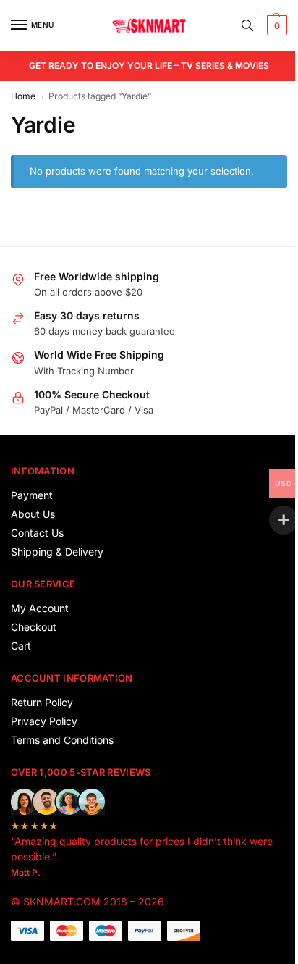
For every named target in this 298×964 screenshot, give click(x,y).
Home (23, 96)
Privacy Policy (44, 721)
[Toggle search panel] (247, 25)
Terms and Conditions (62, 740)
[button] (275, 25)
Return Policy (42, 702)
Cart (21, 646)
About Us (33, 514)
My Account (40, 608)
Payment (32, 495)
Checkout (33, 627)
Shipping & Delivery (57, 551)
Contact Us (37, 533)
